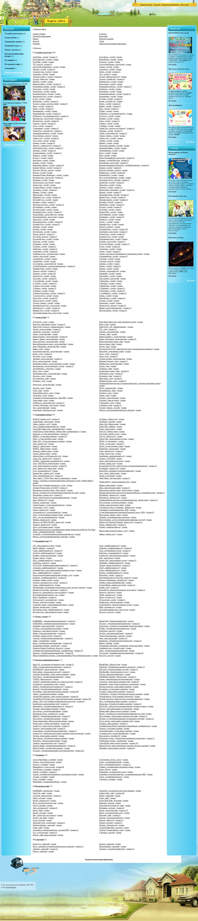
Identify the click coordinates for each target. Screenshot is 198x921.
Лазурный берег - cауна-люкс (43, 369)
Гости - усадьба (38, 126)
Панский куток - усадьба (108, 224)
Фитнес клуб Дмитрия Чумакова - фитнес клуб (116, 522)
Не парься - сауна (39, 381)
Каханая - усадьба (105, 168)
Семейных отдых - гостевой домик (46, 254)
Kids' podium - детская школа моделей (46, 672)
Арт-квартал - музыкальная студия (45, 684)
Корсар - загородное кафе (108, 810)
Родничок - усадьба (40, 246)
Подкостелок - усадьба (107, 234)
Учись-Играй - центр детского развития (113, 743)
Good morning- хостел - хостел (110, 760)
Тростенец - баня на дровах (109, 400)
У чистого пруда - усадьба (42, 296)
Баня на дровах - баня (107, 344)
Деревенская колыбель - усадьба (44, 133)
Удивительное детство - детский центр (113, 741)
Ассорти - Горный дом (107, 79)
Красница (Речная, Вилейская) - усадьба (47, 175)
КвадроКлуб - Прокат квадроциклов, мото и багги (117, 590)
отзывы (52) (79, 751)
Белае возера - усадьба (107, 84)
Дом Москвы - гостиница (42, 769)
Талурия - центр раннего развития (45, 736)
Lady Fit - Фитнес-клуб (107, 436)
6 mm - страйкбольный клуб (109, 546)
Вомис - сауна (38, 354)
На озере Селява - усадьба (42, 210)
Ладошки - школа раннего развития (45, 709)
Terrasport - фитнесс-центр (42, 451)
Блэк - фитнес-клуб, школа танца (45, 468)
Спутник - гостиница (40, 777)
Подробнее (172, 64)
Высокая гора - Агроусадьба (43, 119)
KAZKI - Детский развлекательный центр (114, 628)
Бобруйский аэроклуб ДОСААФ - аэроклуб (115, 578)
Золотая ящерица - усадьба (42, 153)
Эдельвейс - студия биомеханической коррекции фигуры (53, 534)
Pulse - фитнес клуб (40, 444)
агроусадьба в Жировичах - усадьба (46, 67)
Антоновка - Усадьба (40, 74)
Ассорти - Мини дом (40, 79)
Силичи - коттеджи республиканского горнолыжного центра (121, 254)
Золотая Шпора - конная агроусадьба (112, 585)
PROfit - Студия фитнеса (108, 441)
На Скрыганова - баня (41, 378)
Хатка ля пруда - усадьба (42, 301)
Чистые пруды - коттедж (108, 306)
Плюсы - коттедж (39, 234)
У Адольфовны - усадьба (42, 281)
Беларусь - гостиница (40, 765)
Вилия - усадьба (38, 109)
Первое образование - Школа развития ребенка (50, 721)
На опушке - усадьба (106, 210)
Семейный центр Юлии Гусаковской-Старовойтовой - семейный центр (124, 726)
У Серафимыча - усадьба (108, 293)
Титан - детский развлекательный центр (113, 651)
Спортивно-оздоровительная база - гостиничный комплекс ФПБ (122, 774)
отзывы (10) (133, 743)
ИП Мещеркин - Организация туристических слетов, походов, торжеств (59, 587)
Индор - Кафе (38, 810)
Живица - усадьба (105, 143)
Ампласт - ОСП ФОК (107, 459)
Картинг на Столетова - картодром (45, 590)
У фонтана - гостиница (107, 779)
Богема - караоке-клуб (41, 801)
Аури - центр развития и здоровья (45, 466)
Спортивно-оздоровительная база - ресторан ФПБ (51, 830)
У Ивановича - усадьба (107, 286)
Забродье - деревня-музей (42, 146)
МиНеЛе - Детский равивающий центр (47, 716)
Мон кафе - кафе (105, 815)
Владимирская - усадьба (41, 111)
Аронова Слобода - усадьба (43, 77)
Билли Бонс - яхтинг (106, 575)
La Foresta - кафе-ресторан (42, 796)
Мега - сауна (37, 371)
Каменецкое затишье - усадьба (44, 165)
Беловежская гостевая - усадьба (44, 87)
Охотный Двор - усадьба (42, 224)
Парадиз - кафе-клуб (106, 820)
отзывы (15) (122, 638)
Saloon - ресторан (39, 798)
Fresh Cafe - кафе (39, 793)
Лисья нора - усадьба (106, 185)
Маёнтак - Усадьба (39, 192)
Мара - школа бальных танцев (110, 488)
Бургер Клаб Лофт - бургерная (110, 801)
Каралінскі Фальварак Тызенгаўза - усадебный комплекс (119, 165)
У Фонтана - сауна (105, 405)
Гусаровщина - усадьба (41, 128)
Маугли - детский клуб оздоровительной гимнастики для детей (56, 493)
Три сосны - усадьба (40, 278)
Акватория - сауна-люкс (41, 332)
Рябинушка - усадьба (40, 249)
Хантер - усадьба (105, 296)
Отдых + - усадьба (105, 222)
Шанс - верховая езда (107, 607)
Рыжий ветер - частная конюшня (111, 602)
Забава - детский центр (41, 641)
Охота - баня (37, 391)
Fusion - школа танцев (107, 429)
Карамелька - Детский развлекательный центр (115, 641)
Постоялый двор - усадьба (42, 239)
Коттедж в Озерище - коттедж (110, 170)
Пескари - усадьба (39, 229)
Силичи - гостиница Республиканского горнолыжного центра (55, 774)
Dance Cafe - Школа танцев (109, 424)
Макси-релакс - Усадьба (41, 195)
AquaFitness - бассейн (107, 422)
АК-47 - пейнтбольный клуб (109, 568)
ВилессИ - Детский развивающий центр (47, 689)
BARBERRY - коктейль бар (43, 791)
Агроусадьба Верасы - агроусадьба (111, 64)
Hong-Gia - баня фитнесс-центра (44, 324)
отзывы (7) (128, 87)
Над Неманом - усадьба (41, 207)
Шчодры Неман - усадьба (108, 310)
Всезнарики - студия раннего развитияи (113, 689)
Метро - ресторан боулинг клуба (111, 813)
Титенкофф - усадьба (106, 274)
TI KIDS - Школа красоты (42, 679)
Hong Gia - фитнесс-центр (108, 431)
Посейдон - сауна (105, 393)
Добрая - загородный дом (108, 133)
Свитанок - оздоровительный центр (112, 849)
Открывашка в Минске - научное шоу (46, 646)
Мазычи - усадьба (105, 192)
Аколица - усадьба (39, 69)
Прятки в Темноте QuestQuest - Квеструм (48, 648)
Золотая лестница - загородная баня (112, 359)
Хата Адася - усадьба (40, 298)
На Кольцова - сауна (106, 374)
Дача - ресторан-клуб (40, 808)
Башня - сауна (38, 349)
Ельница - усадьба (39, 143)
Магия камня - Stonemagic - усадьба (112, 190)
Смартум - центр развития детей (44, 728)
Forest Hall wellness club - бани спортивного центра (117, 322)
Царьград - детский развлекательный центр (48, 653)
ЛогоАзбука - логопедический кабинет (47, 711)
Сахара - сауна (104, 395)
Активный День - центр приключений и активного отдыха (54, 570)
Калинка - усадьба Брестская (109, 160)
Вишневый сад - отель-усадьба (44, 767)
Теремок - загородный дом (109, 271)
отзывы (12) (67, 643)
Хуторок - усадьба (105, 301)
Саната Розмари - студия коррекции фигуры (49, 505)
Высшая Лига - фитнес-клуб (43, 473)
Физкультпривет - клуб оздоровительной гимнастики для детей (122, 520)
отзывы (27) (62, 436)
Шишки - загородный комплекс (110, 308)
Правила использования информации (112, 44)
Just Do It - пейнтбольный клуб (44, 553)
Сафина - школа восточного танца (111, 505)
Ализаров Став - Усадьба (42, 72)
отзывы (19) (86, 699)
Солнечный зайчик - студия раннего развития (115, 731)
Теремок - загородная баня (109, 398)
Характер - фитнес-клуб (41, 525)
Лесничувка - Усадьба (107, 183)
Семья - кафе (37, 828)
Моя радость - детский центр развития (47, 719)
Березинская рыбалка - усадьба (110, 94)
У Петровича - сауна (106, 403)
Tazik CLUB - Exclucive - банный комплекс (48, 327)
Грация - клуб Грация (107, 476)
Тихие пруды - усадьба (41, 276)
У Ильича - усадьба (40, 288)
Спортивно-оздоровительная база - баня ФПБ (49, 398)
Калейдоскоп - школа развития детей (46, 704)
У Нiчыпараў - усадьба (107, 288)
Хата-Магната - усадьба (107, 298)
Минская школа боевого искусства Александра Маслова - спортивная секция (127, 493)
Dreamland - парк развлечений (44, 626)
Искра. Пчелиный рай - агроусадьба (112, 158)
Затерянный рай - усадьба (108, 151)
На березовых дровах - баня (109, 371)
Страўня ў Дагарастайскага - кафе (111, 830)
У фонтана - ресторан (107, 833)
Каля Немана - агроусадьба (109, 163)
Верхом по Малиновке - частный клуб (113, 580)
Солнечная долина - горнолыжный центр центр (50, 605)
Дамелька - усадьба (106, 131)
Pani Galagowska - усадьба (42, 59)
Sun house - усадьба (106, 62)
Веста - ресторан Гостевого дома (44, 803)
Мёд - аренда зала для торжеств (44, 815)
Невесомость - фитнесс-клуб (109, 498)
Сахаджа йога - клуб (40, 507)
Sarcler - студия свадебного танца (111, 446)
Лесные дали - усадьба (41, 185)
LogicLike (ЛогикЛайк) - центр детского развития (51, 674)
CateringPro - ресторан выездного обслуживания (116, 791)
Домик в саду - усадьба (107, 138)
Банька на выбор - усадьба (42, 84)
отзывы (119, 57)
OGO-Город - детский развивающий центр (48, 677)
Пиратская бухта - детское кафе (44, 823)
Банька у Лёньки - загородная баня (45, 339)
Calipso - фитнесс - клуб (41, 424)
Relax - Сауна (104, 324)
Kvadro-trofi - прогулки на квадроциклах (114, 556)
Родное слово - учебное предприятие (46, 724)
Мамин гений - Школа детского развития (114, 711)
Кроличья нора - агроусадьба (43, 178)
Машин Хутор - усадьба (107, 197)
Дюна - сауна (103, 356)
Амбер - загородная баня (42, 334)
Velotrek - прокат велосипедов (110, 565)
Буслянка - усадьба (106, 99)
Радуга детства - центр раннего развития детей (116, 721)
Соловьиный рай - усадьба (108, 256)
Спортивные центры (13, 42)
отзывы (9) (121, 173)
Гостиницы (9, 60)
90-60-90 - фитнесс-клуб (41, 419)
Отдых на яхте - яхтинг (107, 600)
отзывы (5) (57, 84)
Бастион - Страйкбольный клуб (110, 573)
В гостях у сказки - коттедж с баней (46, 104)
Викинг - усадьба (105, 106)
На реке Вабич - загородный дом (45, 214)
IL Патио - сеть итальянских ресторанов (47, 628)
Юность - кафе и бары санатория (45, 835)
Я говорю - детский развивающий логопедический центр (53, 751)
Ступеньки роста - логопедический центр (114, 733)
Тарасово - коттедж (40, 271)
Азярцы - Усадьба (105, 67)
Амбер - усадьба (105, 72)
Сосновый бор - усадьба (41, 259)
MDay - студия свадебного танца (44, 439)
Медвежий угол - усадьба (42, 200)
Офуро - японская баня (107, 388)
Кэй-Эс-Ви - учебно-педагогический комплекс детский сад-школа (123, 706)
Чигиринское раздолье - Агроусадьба (46, 306)
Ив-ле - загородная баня (41, 361)
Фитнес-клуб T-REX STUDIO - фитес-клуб (48, 522)
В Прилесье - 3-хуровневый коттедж (46, 116)
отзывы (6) (63, 466)
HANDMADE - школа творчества (45, 669)
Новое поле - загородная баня (44, 385)
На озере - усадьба (105, 207)
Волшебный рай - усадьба (42, 114)
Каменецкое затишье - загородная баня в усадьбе (50, 364)
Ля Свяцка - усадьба (40, 190)
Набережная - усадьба (107, 205)
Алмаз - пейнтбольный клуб (109, 570)
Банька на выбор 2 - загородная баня (112, 337)
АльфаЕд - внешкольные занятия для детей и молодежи (53, 682)
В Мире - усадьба (105, 111)
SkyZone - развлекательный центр (111, 633)
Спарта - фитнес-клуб (40, 510)
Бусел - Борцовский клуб (42, 471)
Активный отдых (12, 46)
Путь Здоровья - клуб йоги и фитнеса (112, 503)
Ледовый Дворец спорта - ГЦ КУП (46, 488)
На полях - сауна (39, 376)
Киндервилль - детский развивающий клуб (48, 706)
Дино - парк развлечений (108, 638)
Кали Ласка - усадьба (40, 160)
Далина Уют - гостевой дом (43, 131)
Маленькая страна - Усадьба (109, 195)
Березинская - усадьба (107, 91)
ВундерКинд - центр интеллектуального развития (51, 692)
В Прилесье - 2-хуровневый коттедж (112, 114)
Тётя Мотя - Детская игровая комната (46, 741)
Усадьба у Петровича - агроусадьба (45, 405)
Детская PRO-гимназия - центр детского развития (51, 696)
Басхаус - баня (104, 347)
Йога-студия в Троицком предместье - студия (49, 485)
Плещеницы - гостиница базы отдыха (112, 772)
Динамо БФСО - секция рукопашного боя (114, 482)
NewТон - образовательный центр (111, 674)
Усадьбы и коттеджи (13, 33)
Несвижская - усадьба (107, 217)
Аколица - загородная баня (109, 332)
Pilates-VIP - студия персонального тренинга (49, 441)
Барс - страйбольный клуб (42, 573)
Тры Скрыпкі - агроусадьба (109, 278)
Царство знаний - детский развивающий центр (49, 746)
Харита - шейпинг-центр (108, 525)
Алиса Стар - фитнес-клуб (42, 459)
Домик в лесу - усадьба (41, 138)
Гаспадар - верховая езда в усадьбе (45, 583)
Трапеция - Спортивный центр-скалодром (114, 517)
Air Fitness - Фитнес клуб (108, 419)
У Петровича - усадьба (107, 291)
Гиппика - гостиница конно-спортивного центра (116, 767)
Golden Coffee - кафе (106, 793)
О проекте (157, 4)
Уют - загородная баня (41, 408)
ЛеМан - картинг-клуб (107, 595)
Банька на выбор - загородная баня (45, 337)
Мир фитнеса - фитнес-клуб (43, 495)
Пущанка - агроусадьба (107, 242)
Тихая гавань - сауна (40, 400)
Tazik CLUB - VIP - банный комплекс (112, 327)
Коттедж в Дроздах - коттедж (43, 170)
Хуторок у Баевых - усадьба (43, 303)
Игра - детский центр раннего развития (113, 701)
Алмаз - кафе (104, 798)
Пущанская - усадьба (40, 244)
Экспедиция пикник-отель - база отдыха (47, 313)
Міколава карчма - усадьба (109, 200)
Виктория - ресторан (106, 803)
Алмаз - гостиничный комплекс (110, 762)
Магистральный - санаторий (109, 846)
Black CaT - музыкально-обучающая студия (49, 665)
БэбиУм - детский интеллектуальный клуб (48, 687)
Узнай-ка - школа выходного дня (45, 743)
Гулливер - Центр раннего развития (112, 692)
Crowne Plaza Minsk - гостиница (44, 760)
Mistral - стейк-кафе (106, 796)
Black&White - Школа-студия (109, 665)
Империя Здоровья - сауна (108, 361)
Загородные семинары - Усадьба (110, 146)
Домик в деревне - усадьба (108, 136)
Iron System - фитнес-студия (109, 434)
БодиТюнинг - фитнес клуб (109, 468)
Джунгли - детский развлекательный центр (48, 638)
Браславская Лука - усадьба (43, 96)
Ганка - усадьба (104, 121)
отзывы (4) (53, 278)
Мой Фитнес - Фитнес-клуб (109, 495)
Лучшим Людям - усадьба (42, 187)
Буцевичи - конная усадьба (42, 580)
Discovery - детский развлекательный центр (115, 624)
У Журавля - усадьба (106, 283)
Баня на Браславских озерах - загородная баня (49, 344)
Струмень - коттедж (106, 261)
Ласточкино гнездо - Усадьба (110, 180)
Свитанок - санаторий (40, 849)
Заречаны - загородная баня (43, 359)
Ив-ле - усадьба (104, 153)
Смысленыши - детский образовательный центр (50, 731)
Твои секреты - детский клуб (109, 736)
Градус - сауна (104, 354)
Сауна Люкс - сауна (40, 395)
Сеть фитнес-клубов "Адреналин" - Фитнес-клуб (116, 507)
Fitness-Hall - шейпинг (107, 427)
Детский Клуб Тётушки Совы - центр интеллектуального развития (57, 699)
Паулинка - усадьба (40, 227)
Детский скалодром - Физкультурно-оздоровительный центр (121, 699)
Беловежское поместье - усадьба (110, 87)
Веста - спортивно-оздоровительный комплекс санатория (53, 846)
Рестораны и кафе (12, 64)
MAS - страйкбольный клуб (43, 560)
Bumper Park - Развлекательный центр (113, 621)
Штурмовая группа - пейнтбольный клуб (47, 610)
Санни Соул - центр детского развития (46, 726)
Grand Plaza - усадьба (40, 57)
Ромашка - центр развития (108, 724)
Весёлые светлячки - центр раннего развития (115, 687)
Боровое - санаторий (106, 844)
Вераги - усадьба (105, 104)
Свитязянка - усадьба (40, 251)
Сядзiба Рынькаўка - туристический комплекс (49, 266)
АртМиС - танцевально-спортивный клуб (48, 461)
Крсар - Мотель (104, 769)
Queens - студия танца (107, 444)
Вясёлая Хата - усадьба (41, 121)
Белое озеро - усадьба (40, 89)
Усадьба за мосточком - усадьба (44, 293)
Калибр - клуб (104, 587)
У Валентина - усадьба (107, 281)
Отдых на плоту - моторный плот (45, 600)
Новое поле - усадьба (40, 219)
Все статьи (191, 280)
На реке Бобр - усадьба (107, 212)
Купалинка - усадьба (40, 180)
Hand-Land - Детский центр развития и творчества (117, 667)
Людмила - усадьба (106, 187)
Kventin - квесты (39, 558)
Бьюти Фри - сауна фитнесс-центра (111, 351)
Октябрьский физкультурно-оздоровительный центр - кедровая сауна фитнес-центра (129, 383)
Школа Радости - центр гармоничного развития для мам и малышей (124, 746)
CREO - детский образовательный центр (47, 667)
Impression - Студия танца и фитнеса (46, 434)
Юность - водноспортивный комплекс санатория (116, 410)
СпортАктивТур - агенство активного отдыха (115, 605)
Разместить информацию (170, 4)
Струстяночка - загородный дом (44, 264)
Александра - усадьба (107, 69)
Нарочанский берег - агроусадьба (45, 217)
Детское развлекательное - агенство (112, 636)
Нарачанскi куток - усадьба (42, 212)
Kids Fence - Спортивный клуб (110, 553)
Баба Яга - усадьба (39, 82)
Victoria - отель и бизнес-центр (44, 762)
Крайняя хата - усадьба (107, 173)
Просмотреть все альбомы (14, 144)
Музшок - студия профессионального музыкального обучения (121, 719)
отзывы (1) (53, 57)
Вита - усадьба (104, 109)
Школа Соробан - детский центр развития (48, 748)
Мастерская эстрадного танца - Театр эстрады (49, 490)
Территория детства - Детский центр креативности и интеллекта (122, 738)
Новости (36, 41)
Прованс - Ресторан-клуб (108, 825)
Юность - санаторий (40, 851)
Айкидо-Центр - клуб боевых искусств (47, 456)
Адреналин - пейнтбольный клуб (44, 568)
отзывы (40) (74, 692)
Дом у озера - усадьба (41, 141)
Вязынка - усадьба (105, 119)
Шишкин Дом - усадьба (41, 310)
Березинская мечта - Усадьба (43, 94)
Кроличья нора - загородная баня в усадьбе (48, 366)
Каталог (36, 39)
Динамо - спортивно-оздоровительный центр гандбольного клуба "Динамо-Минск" (63, 481)
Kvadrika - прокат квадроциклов (44, 556)
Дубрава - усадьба (105, 141)
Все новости (190, 141)
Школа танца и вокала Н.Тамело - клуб (113, 531)
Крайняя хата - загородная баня (110, 364)
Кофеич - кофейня (105, 643)
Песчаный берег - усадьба (108, 229)
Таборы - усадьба (105, 266)
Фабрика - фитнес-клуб (41, 520)
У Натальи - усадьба (40, 291)
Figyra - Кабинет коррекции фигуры (46, 427)
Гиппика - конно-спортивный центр (112, 583)
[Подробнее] (180, 53)
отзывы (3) (55, 138)
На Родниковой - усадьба (108, 214)
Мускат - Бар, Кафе (40, 818)
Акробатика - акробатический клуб (112, 456)
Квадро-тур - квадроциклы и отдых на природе (50, 592)
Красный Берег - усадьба (108, 175)
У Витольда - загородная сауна (44, 403)
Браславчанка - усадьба (107, 96)
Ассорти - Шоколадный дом (109, 77)
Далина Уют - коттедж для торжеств (112, 128)
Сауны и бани (10, 37)
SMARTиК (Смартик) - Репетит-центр (113, 677)
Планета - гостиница (40, 772)
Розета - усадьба (105, 246)
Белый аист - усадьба (106, 89)
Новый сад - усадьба (106, 219)
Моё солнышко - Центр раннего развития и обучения (118, 716)
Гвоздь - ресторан (39, 805)
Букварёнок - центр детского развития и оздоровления (119, 684)
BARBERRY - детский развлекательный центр (49, 621)
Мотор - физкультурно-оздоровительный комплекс (51, 498)
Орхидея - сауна (38, 388)
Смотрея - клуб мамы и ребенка (110, 728)
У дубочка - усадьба (40, 283)
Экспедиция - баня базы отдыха (44, 410)
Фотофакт (36, 44)
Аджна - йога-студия (106, 454)
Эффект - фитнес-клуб (107, 534)
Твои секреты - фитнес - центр (110, 515)
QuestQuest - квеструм (41, 563)
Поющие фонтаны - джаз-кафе (44, 825)
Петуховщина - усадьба (41, 232)
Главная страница (146, 4)
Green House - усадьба (107, 57)
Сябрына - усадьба (106, 264)
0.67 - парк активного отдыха (43, 546)
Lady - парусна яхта (106, 558)
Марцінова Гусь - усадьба (42, 197)
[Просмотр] (14, 100)
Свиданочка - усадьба (107, 249)
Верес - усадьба (38, 106)
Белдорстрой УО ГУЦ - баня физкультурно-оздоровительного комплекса (125, 349)
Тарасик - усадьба (105, 269)
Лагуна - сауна (104, 366)
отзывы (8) (52, 274)
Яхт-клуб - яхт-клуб (106, 612)
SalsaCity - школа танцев (41, 446)
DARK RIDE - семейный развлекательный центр (50, 624)
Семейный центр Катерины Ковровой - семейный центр (53, 651)
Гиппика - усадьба (105, 123)
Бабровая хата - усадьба (107, 82)
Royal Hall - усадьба (40, 62)
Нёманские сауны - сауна (108, 381)
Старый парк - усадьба (41, 261)
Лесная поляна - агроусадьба (43, 183)
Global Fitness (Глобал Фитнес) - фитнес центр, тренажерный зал (56, 431)
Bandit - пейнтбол (39, 548)
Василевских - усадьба (41, 101)
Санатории (9, 68)
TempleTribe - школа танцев (109, 449)
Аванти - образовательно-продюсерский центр (116, 679)
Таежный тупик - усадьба (42, 269)
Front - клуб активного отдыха (110, 551)
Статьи (101, 41)
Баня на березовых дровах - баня (111, 342)
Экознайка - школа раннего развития (112, 748)
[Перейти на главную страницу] (16, 20)
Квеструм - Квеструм (107, 592)
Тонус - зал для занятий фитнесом (45, 517)
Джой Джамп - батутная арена (110, 478)
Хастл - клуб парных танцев (43, 527)
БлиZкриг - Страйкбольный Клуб (45, 578)
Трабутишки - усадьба (107, 276)
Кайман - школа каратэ (107, 485)
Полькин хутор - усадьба (108, 237)
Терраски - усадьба (39, 274)
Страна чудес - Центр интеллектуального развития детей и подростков (58, 733)
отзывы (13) (123, 810)
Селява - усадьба (105, 251)
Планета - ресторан (106, 823)
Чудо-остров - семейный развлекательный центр (116, 653)
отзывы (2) (51, 69)
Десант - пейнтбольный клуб (43, 585)
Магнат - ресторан (39, 813)
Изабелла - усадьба (40, 155)
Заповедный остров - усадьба (43, 148)
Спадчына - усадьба (106, 259)
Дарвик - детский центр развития (45, 694)
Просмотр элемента (106, 39)
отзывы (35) (123, 229)
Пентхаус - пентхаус (106, 227)
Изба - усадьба (104, 155)
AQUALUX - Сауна (40, 322)
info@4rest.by (11, 887)
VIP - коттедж (38, 64)
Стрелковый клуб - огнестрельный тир (47, 512)
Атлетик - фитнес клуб (107, 463)
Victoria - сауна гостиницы (42, 329)
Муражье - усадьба (39, 202)
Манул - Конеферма (40, 597)
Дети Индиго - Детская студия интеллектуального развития (120, 694)
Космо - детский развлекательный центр (47, 643)
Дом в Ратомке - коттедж (42, 136)
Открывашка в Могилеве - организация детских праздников (121, 646)
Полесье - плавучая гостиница (44, 602)
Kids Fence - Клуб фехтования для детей (114, 669)
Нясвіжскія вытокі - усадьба (43, 222)
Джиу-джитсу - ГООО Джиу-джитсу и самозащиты (51, 478)
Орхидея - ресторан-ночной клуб (111, 818)
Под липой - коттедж (40, 237)
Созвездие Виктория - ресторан (110, 828)
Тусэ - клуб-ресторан (40, 833)
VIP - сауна (103, 329)
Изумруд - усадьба (39, 158)
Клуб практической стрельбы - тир (45, 595)
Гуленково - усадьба (106, 126)
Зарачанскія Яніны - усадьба (109, 148)
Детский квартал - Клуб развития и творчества (116, 696)
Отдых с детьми (11, 50)
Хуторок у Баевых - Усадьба (109, 408)
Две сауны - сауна (39, 356)
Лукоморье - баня (105, 369)
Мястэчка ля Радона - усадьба (44, 205)
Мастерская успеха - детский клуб (45, 714)
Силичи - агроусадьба (40, 256)
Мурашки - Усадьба (106, 202)
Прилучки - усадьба (40, 242)
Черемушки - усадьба (107, 303)
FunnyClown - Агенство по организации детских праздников (121, 626)
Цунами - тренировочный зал (109, 527)
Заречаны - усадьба (40, 151)
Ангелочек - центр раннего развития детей (114, 682)
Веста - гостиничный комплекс (110, 765)
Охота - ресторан (39, 820)
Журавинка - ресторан (107, 808)
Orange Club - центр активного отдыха (113, 439)
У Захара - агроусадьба (41, 286)
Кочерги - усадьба (39, 173)
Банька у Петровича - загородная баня (113, 339)
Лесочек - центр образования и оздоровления (115, 709)
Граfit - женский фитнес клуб (43, 476)
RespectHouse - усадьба (107, 59)
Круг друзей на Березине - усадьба (111, 178)
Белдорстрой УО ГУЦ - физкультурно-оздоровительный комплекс (123, 466)
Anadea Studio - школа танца (43, 422)
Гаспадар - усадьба (39, 123)
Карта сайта (184, 4)
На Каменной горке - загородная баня (46, 374)
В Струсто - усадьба (106, 116)
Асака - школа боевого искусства (111, 461)
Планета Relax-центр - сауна (43, 393)
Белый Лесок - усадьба (41, 91)
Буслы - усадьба (38, 99)
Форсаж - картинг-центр (41, 607)
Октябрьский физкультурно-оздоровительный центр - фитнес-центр (123, 500)
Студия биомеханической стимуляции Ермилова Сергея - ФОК (122, 512)
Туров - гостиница (39, 779)
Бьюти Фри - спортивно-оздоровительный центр (116, 471)
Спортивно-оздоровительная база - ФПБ (114, 510)
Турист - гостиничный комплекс (110, 777)
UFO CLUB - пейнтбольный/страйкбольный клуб (51, 565)
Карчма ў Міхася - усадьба (42, 168)
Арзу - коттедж (104, 74)
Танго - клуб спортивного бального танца (48, 515)
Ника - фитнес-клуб (40, 500)
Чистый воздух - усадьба (42, 308)
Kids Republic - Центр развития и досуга (113, 672)
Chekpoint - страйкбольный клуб (111, 548)
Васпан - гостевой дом (107, 101)
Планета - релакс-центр (41, 503)
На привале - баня (105, 376)
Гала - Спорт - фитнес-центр (109, 473)
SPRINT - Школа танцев (41, 449)
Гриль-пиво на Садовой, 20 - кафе (111, 805)
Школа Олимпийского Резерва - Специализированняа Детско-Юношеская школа (62, 656)
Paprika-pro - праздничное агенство (45, 631)
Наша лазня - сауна (106, 378)
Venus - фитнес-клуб (106, 451)
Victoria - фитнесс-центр (41, 454)
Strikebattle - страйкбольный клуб (111, 563)
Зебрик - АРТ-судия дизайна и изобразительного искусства (54, 701)
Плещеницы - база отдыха (108, 232)
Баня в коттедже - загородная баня (45, 342)
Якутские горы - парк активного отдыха (47, 612)
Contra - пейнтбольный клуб (43, 551)
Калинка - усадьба (39, 163)
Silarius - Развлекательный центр (44, 633)
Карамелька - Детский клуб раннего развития (115, 704)
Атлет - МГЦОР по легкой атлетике (46, 463)
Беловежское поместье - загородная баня (47, 351)
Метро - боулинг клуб (107, 597)
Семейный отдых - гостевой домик (112, 648)
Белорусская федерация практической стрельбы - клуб (52, 575)
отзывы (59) (65, 724)
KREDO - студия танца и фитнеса (45, 436)
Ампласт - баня (104, 334)
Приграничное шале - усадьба (110, 239)
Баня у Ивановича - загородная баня (46, 347)
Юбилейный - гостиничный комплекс (46, 782)
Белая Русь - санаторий (41, 844)
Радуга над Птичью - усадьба (109, 244)
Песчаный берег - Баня (107, 391)
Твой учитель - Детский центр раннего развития (50, 738)
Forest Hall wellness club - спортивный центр (49, 429)
